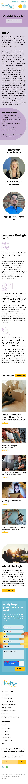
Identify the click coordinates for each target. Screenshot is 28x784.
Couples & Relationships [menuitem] (9, 711)
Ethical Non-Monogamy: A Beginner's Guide (11, 446)
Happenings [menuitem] (5, 734)
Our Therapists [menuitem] (6, 728)
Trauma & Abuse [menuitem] (7, 698)
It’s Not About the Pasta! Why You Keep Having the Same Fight (13, 528)
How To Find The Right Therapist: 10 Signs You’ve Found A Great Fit (14, 474)
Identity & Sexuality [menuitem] (7, 708)
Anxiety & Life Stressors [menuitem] (8, 701)
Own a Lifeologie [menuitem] (15, 2)
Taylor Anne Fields (14, 181)
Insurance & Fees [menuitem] (7, 741)
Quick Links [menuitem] (6, 721)
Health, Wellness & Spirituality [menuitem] (10, 717)
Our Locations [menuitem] (6, 731)
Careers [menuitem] (23, 2)
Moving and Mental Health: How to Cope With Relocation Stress (13, 417)
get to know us (8, 590)
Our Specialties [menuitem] (7, 691)
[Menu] (20, 6)
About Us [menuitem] (4, 725)
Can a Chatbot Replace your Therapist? (11, 501)
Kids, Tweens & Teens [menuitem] (8, 714)
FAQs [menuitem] (3, 744)
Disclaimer (5, 778)
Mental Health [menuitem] (6, 695)
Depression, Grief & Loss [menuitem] (9, 704)
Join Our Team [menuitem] (6, 737)
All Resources (21, 375)
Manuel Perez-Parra (14, 216)
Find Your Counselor (14, 21)
